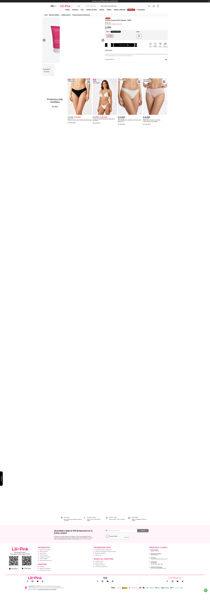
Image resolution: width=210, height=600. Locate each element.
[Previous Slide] (70, 102)
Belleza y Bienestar (120, 10)
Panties (67, 10)
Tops (82, 10)
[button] (125, 6)
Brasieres (75, 10)
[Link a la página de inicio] (46, 15)
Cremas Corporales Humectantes (81, 15)
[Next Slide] (165, 102)
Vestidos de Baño (91, 10)
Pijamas (102, 10)
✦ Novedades (141, 10)
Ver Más (55, 106)
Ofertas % (131, 10)
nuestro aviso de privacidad (85, 539)
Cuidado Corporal (65, 15)
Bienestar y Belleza (54, 15)
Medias (109, 10)
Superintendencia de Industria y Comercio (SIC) (47, 589)
